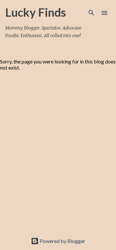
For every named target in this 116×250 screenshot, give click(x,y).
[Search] (91, 13)
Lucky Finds (35, 12)
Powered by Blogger (62, 241)
